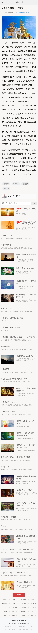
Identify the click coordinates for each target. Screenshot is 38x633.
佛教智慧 (23, 603)
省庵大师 (14, 611)
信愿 (14, 603)
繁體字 (15, 12)
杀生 (4, 607)
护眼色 (23, 12)
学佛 (23, 615)
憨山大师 (23, 599)
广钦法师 (23, 607)
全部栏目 (16, 184)
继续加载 (19, 594)
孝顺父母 (14, 607)
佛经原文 (21, 623)
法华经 (5, 611)
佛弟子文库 (19, 2)
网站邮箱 (26, 623)
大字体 (19, 12)
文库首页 (6, 184)
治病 (4, 615)
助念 (14, 599)
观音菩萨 (23, 611)
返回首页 (11, 623)
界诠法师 (14, 615)
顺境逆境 (4, 603)
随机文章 (25, 184)
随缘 (4, 599)
